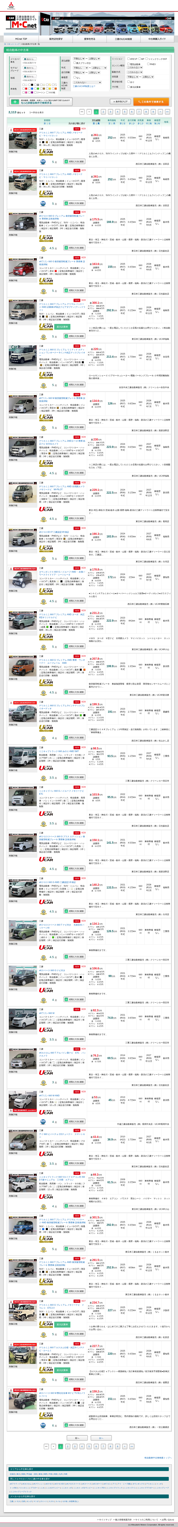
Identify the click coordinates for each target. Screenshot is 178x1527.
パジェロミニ (24, 1488)
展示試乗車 (135, 87)
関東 (23, 1474)
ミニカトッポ (66, 1488)
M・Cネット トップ (12, 44)
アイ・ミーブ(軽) (124, 1484)
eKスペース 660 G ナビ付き (52, 970)
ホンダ (29, 1501)
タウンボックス (138, 1484)
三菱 (11, 1501)
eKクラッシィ (38, 1484)
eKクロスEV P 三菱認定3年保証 (54, 532)
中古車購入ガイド (157, 39)
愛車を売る (90, 39)
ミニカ (41, 1488)
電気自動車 (135, 64)
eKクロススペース (73, 1484)
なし (78, 78)
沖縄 (65, 1474)
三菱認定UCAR (124, 39)
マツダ (36, 1501)
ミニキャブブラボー (145, 1488)
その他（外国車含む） (71, 1501)
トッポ (159, 1484)
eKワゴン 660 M (47, 1013)
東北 (18, 1474)
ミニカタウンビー (53, 1488)
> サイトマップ (104, 1519)
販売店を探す (56, 39)
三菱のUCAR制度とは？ (84, 86)
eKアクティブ (15, 1484)
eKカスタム (26, 1484)
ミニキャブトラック (114, 1488)
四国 (55, 1474)
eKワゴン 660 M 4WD (49, 1095)
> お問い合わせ (167, 1519)
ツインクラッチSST (157, 59)
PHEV (153, 64)
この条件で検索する (151, 101)
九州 (60, 1474)
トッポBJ (13, 1488)
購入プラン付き (83, 63)
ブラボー (34, 1488)
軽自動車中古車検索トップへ (158, 1458)
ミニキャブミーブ (162, 1488)
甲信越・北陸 (32, 1474)
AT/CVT (134, 59)
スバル (58, 1501)
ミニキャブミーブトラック (21, 1492)
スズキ (51, 1501)
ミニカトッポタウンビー (82, 1488)
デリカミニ (150, 1484)
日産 (23, 1501)
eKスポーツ (97, 1484)
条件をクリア (120, 102)
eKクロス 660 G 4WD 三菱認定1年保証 (57, 882)
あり (132, 82)
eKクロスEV (59, 1484)
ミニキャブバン (130, 1488)
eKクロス (49, 1484)
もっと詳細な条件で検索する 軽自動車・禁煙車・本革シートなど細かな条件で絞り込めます (41, 101)
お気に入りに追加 (74, 161)
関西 (45, 1474)
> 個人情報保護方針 (122, 1519)
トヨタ (17, 1501)
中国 (50, 1474)
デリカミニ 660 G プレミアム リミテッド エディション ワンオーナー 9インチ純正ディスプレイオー (62, 352)
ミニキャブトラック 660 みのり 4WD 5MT (59, 751)
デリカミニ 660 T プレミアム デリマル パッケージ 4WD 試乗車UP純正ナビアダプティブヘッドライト (62, 307)
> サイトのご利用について (146, 1519)
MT (143, 59)
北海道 (12, 1474)
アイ (114, 1484)
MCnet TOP (21, 39)
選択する (30, 59)
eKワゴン (107, 1484)
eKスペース (86, 1484)
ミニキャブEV (99, 1488)
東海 (40, 1474)
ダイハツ (43, 1501)
